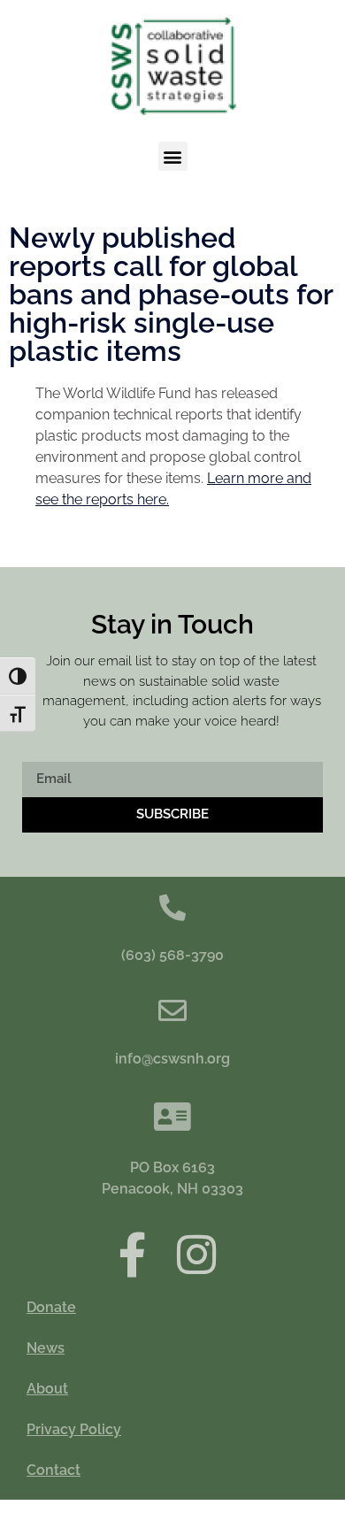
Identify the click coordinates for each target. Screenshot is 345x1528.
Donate (51, 1307)
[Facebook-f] (132, 1254)
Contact (53, 1470)
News (46, 1348)
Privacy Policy (74, 1429)
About (47, 1388)
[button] (173, 156)
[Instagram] (196, 1254)
